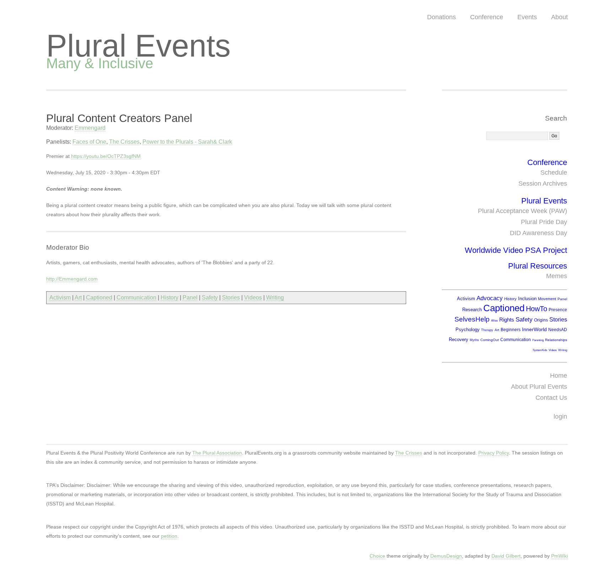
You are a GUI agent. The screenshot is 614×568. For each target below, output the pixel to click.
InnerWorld (534, 329)
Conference (486, 17)
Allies (494, 320)
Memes (556, 276)
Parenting (538, 340)
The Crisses (124, 142)
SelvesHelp (472, 319)
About (559, 17)
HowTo (536, 309)
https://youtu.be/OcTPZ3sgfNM (106, 156)
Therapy (487, 330)
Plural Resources (537, 265)
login (560, 416)
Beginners (511, 329)
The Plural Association (217, 453)
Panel (190, 297)
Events (527, 17)
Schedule (553, 172)
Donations (441, 17)
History (169, 297)
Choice (377, 556)
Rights (506, 320)
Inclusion (527, 298)
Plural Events (138, 45)
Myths (474, 340)
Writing (275, 297)
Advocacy (489, 298)
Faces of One (89, 142)
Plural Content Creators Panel (119, 118)
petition (169, 536)
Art (78, 297)
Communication (136, 297)
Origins (541, 320)
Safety (210, 297)
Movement (547, 299)
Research (472, 309)
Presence (558, 309)
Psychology (468, 329)
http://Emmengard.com (72, 279)
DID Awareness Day (538, 233)
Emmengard (90, 128)
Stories (231, 297)
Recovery (458, 339)
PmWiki (559, 556)
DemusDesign (446, 556)
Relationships (556, 340)
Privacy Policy (493, 453)
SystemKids (540, 350)
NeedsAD (557, 329)
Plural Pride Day (544, 221)
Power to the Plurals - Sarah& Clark (187, 142)
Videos (253, 297)
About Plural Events (539, 386)
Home (558, 375)
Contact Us (551, 397)
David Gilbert (506, 556)
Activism (60, 297)
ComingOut (489, 340)
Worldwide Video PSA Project (516, 250)
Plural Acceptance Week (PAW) (522, 210)
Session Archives (542, 183)
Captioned (99, 297)
